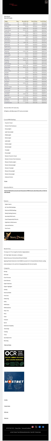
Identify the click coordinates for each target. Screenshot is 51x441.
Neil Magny (7, 26)
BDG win (6, 412)
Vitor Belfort (7, 93)
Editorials (6, 274)
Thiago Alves (7, 79)
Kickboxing (6, 298)
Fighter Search (8, 204)
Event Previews (7, 277)
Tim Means (7, 60)
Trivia (5, 334)
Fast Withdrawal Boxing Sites (24, 432)
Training (6, 331)
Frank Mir (6, 72)
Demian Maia (7, 39)
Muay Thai (6, 310)
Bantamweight (8, 147)
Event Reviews (7, 280)
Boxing (5, 271)
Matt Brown (7, 56)
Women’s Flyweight (9, 168)
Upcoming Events (8, 337)
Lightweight (7, 141)
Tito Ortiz (6, 76)
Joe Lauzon (7, 81)
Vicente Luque (7, 90)
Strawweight (8, 153)
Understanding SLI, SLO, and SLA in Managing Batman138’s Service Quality (20, 264)
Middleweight (8, 135)
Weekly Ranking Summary (10, 213)
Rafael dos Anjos (8, 33)
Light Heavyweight (9, 132)
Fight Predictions (8, 283)
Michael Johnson (8, 47)
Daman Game (7, 406)
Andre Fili (7, 83)
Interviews (6, 295)
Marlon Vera (7, 95)
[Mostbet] (14, 391)
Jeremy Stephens (8, 35)
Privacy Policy (18, 428)
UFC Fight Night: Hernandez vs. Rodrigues (13, 255)
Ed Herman (7, 99)
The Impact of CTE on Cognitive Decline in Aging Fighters (16, 252)
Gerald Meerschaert (8, 102)
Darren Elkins (7, 49)
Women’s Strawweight (10, 171)
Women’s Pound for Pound (11, 156)
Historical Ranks (7, 292)
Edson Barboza (7, 40)
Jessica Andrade (8, 54)
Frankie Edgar (7, 53)
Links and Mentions (9, 225)
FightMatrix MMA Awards (11, 222)
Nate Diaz (6, 74)
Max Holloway (7, 37)
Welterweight (8, 137)
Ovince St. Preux (8, 70)
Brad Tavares (7, 69)
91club (5, 181)
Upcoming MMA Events (10, 216)
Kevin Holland (7, 65)
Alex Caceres (7, 58)
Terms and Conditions (26, 428)
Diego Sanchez (7, 46)
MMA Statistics (7, 307)
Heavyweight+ (8, 128)
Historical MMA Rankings (10, 210)
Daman (15, 432)
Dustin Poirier (7, 42)
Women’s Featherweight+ (10, 162)
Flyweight (7, 150)
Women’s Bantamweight (10, 165)
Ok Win (6, 400)
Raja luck (6, 418)
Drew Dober (7, 77)
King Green (7, 51)
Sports (5, 322)
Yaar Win (32, 432)
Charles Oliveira (8, 30)
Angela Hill (7, 62)
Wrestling (6, 340)
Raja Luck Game (7, 345)
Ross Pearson (7, 100)
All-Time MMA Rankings (10, 207)
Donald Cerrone (8, 28)
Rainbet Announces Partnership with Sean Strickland (15, 258)
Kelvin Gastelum (8, 97)
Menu (46, 2)
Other (5, 316)
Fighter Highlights (8, 286)
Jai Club (11, 432)
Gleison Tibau (7, 67)
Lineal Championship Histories (11, 219)
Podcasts (6, 319)
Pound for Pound (8, 122)
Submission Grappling (8, 325)
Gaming (5, 289)
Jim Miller (7, 23)
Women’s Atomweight (10, 174)
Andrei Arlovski (8, 24)
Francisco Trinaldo (8, 86)
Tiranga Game (38, 432)
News (5, 313)
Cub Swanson (7, 92)
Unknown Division (9, 177)
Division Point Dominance (10, 125)
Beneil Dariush (7, 88)
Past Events (7, 228)
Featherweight (8, 144)
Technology (6, 328)
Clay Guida (7, 31)
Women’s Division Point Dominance (13, 159)
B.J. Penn (6, 84)
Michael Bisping (8, 63)
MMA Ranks (6, 304)
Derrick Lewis (7, 44)
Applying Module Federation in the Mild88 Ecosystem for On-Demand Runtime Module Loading (25, 261)
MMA (5, 301)
